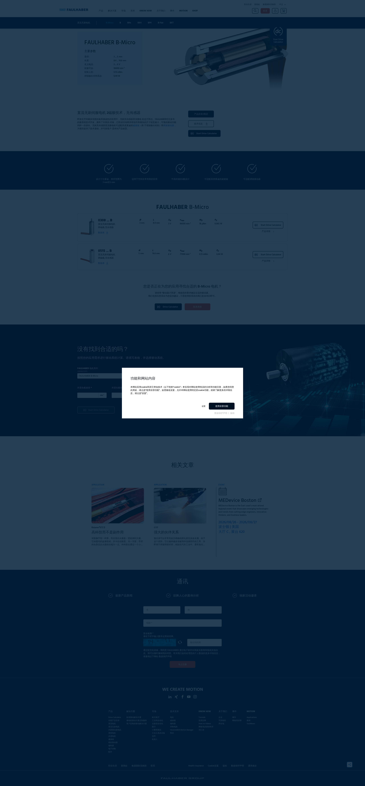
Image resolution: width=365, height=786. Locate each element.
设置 (203, 406)
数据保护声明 (221, 413)
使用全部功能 (221, 406)
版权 (232, 413)
